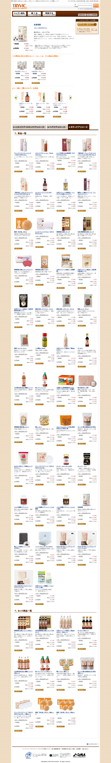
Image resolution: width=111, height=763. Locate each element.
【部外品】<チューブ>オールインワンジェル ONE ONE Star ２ (87, 153)
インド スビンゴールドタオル (44, 546)
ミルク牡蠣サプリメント (21, 507)
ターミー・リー (82, 466)
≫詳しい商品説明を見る (40, 27)
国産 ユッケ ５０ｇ (83, 309)
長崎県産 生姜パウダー (42, 269)
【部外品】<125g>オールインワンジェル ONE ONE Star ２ (23, 193)
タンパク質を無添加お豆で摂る (87, 427)
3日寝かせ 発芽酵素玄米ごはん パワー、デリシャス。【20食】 (65, 388)
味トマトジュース (40, 387)
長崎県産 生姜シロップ (63, 232)
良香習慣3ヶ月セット (21, 71)
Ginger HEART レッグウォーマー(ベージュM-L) (65, 547)
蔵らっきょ (38, 427)
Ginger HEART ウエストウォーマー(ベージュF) (23, 586)
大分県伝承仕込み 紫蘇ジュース (23, 387)
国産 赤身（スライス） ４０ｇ (44, 309)
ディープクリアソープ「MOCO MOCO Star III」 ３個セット (23, 713)
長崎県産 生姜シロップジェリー (23, 269)
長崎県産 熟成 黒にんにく (21, 427)
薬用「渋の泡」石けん (20, 232)
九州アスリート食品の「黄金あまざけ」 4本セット (65, 631)
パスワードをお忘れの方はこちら (87, 8)
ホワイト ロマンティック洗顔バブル (59, 104)
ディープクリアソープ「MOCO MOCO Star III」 (44, 467)
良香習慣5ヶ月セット (38, 71)
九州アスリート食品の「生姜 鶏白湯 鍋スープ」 (87, 270)
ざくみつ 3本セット (83, 630)
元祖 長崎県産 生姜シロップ (86, 232)
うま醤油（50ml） (40, 348)
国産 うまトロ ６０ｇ (20, 348)
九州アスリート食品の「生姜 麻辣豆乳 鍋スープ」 (23, 309)
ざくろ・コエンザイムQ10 (64, 466)
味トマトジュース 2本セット (43, 671)
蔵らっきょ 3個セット (62, 671)
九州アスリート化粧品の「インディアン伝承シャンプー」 (65, 193)
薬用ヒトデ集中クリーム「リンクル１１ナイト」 (87, 193)
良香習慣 (80, 507)
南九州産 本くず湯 (83, 387)
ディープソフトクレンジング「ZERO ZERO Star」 (22, 153)
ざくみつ (80, 348)
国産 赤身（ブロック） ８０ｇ (65, 309)
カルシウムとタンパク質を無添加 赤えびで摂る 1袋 (65, 427)
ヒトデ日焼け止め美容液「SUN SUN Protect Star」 (65, 153)
